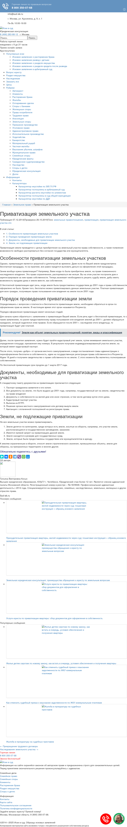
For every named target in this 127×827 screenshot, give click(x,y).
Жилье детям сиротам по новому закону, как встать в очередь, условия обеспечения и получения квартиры (61, 663)
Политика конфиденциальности (16, 808)
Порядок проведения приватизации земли (29, 236)
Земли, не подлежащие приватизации (26, 242)
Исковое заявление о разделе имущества (33, 62)
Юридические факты (22, 158)
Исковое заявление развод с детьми (30, 59)
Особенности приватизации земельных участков (32, 233)
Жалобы (16, 99)
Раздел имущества (15, 75)
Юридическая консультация (26, 170)
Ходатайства (18, 137)
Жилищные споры (21, 109)
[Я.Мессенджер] (2, 457)
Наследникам (13, 78)
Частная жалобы (20, 146)
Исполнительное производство (28, 133)
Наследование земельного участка (19, 749)
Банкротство (18, 140)
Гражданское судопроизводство (28, 161)
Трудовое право (20, 115)
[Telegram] (15, 457)
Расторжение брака (22, 96)
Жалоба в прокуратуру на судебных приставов (30, 741)
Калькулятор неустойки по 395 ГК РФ (37, 186)
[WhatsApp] (23, 457)
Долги (15, 174)
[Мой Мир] (28, 457)
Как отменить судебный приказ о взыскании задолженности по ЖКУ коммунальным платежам (54, 702)
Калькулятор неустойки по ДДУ (34, 198)
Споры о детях (19, 167)
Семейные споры (21, 155)
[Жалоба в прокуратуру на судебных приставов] (66, 720)
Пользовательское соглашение (15, 805)
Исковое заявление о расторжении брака (33, 56)
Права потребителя (22, 112)
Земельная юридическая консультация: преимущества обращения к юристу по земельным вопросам (58, 580)
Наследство (18, 164)
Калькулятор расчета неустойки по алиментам (42, 192)
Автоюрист (17, 90)
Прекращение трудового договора (19, 746)
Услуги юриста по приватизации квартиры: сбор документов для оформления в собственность (54, 618)
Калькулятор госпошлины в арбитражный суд (42, 189)
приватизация (91, 219)
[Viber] (19, 457)
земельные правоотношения (68, 219)
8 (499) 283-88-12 (9, 34)
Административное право (25, 130)
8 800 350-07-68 (8, 755)
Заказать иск (12, 81)
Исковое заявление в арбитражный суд (32, 69)
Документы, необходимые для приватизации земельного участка (40, 239)
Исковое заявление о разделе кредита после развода (39, 66)
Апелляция (18, 118)
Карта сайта (6, 802)
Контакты (17, 180)
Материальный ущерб (23, 143)
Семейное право (8, 775)
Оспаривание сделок (23, 103)
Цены (9, 84)
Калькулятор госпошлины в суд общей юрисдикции (45, 195)
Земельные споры (21, 121)
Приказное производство (25, 124)
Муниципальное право (23, 152)
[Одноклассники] (10, 457)
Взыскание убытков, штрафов (27, 149)
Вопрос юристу (14, 72)
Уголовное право (21, 127)
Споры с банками (21, 106)
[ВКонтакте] (6, 457)
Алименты (17, 93)
